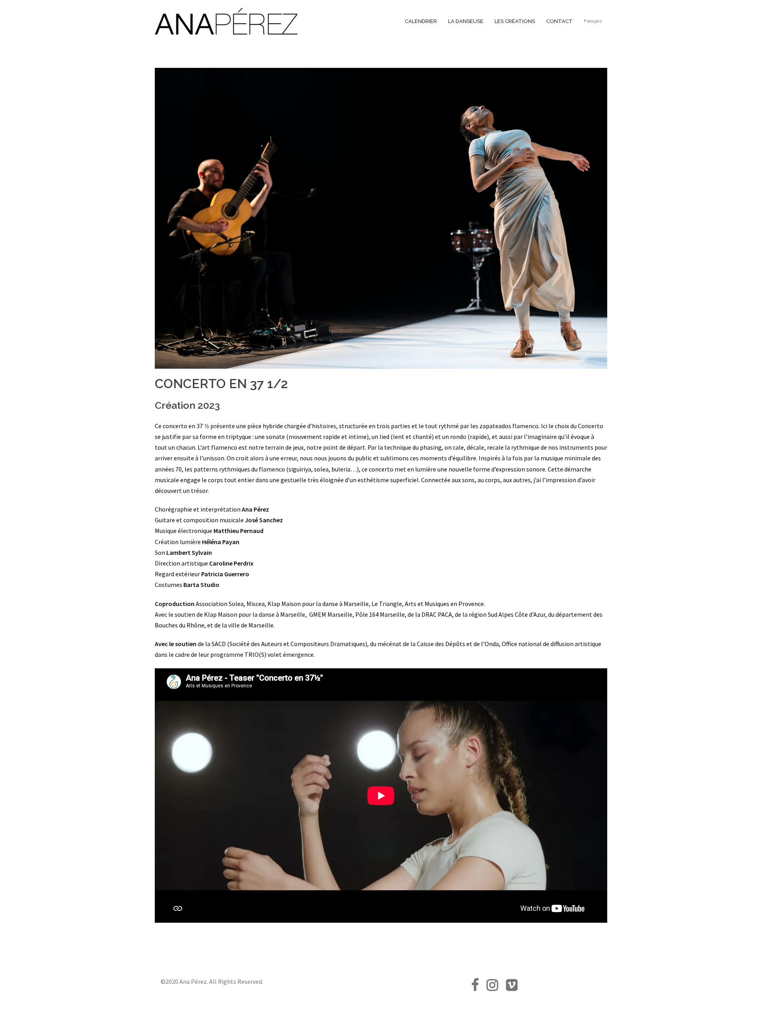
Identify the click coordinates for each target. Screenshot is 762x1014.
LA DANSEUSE (465, 21)
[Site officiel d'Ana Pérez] (226, 21)
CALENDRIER (421, 21)
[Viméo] (512, 987)
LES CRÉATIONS (515, 21)
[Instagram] (492, 987)
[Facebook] (475, 987)
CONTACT (559, 21)
